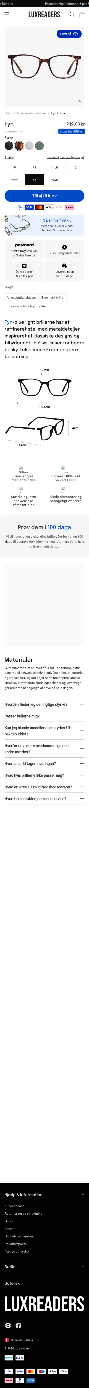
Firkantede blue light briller (26, 306)
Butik (9, 1266)
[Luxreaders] (44, 14)
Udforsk (12, 1283)
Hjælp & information (24, 1194)
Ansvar (10, 1228)
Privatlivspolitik (16, 1243)
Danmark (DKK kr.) (23, 1340)
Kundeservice (14, 1205)
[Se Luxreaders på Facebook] (18, 1325)
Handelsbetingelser (19, 1236)
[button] (72, 14)
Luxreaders (22, 1348)
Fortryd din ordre (17, 1251)
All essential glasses (32, 113)
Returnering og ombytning (23, 1213)
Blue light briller (53, 297)
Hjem (8, 113)
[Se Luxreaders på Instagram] (8, 1325)
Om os (9, 1221)
